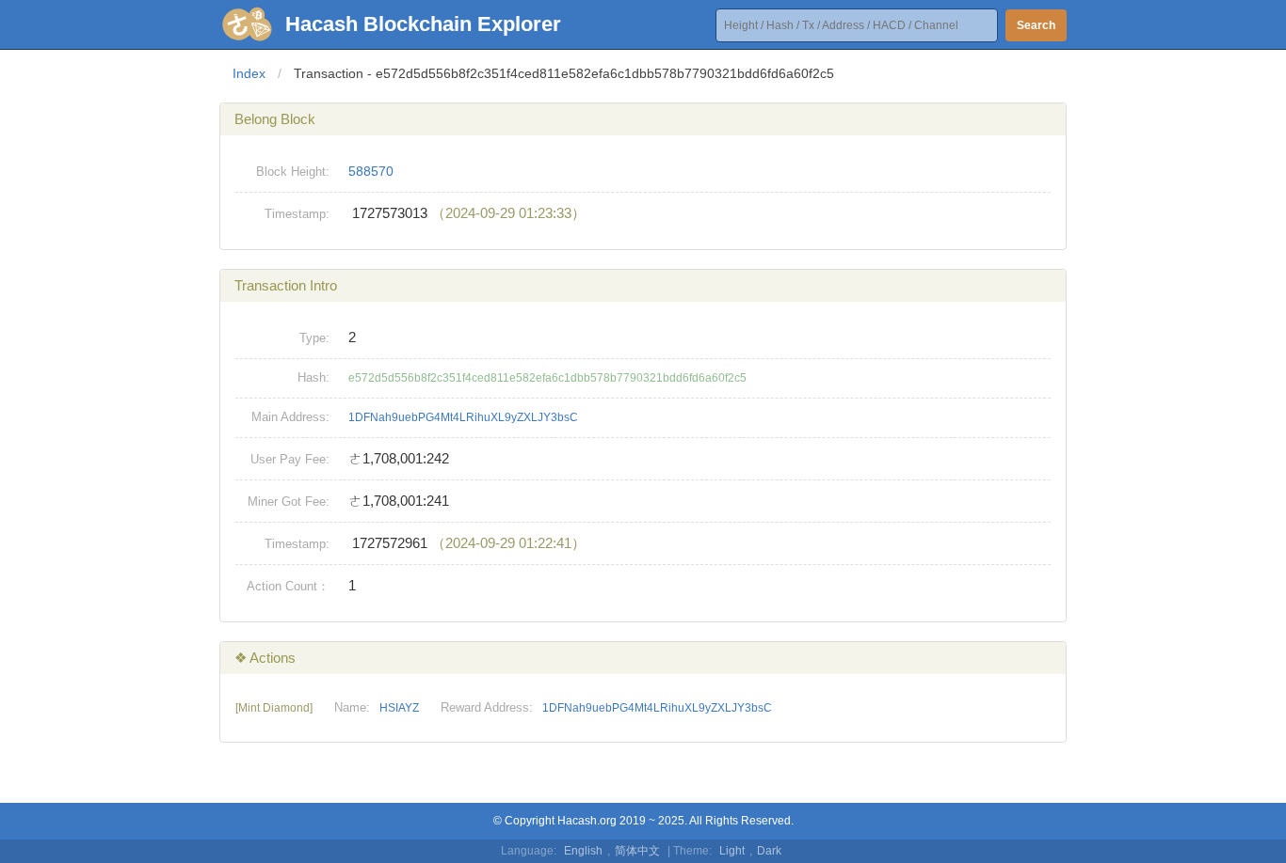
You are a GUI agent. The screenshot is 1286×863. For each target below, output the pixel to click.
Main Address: (290, 417)
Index (249, 73)
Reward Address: (487, 707)
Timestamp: (297, 214)
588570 (371, 171)
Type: (314, 338)
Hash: (313, 377)
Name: (352, 707)
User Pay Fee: (290, 459)
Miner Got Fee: (289, 501)
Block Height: (293, 172)
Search (1036, 25)
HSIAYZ (399, 707)
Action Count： (288, 586)
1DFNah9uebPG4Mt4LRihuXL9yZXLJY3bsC (463, 417)
